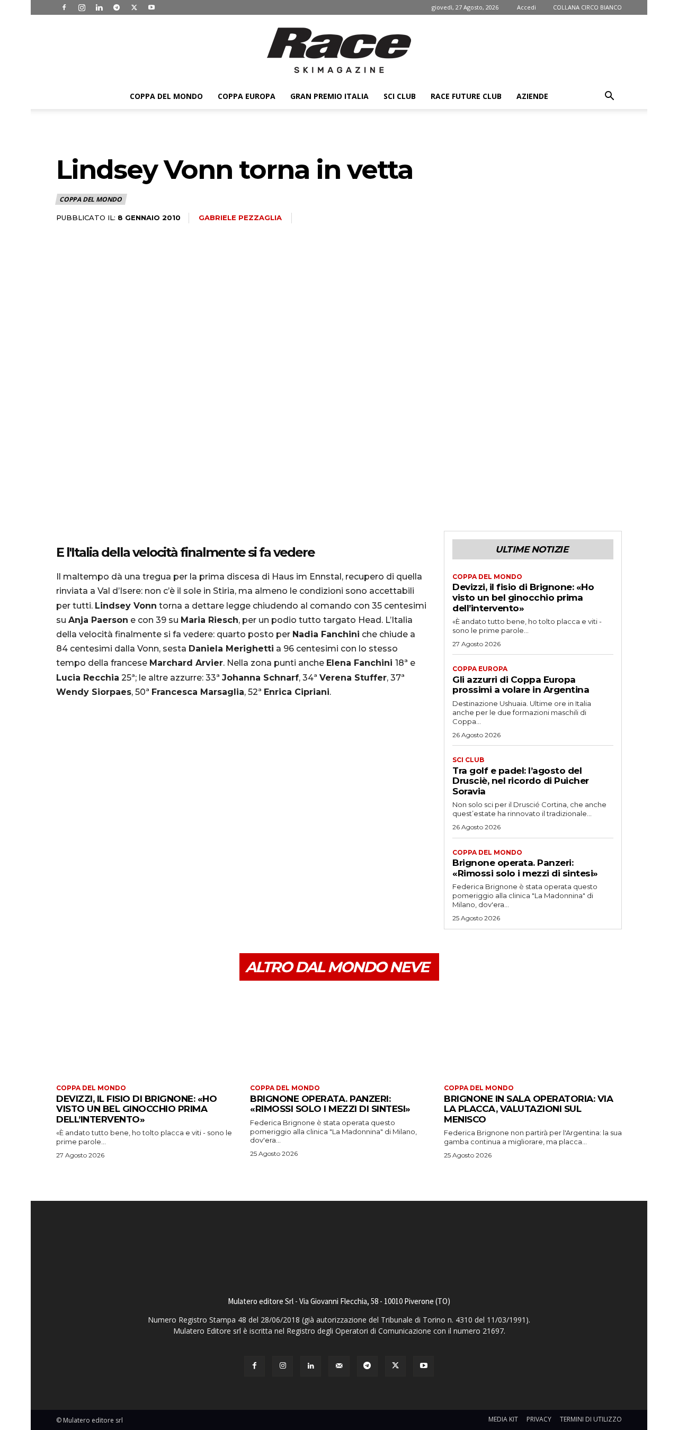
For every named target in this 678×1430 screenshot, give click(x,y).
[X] (134, 7)
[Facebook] (64, 7)
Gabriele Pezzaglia (240, 217)
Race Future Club (466, 96)
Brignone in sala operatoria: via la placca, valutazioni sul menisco (528, 1109)
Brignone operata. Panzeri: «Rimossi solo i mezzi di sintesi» (525, 868)
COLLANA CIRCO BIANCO (587, 7)
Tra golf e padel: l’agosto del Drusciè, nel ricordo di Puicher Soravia (520, 781)
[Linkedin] (99, 7)
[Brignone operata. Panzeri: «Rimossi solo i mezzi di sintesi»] (339, 1034)
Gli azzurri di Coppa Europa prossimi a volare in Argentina (520, 684)
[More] (165, 736)
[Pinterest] (115, 736)
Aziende (532, 96)
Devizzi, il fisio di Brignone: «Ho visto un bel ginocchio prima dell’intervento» (523, 597)
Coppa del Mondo (166, 96)
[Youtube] (151, 7)
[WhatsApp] (139, 736)
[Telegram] (116, 7)
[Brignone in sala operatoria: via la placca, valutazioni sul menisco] (533, 1034)
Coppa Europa (246, 96)
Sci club (399, 96)
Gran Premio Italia (329, 96)
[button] (609, 97)
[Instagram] (82, 7)
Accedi (526, 7)
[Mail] (338, 1366)
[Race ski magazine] (339, 50)
